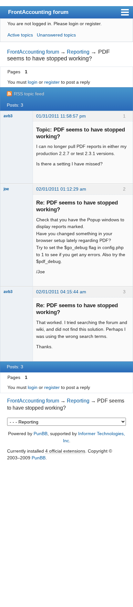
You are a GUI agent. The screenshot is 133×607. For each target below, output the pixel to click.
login (32, 82)
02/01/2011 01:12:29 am (61, 189)
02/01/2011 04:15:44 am (61, 291)
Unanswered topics (56, 34)
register (52, 82)
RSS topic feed (29, 93)
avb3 (8, 116)
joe (6, 189)
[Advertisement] (66, 534)
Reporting (78, 52)
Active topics (20, 34)
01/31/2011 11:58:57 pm (61, 116)
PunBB (40, 433)
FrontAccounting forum (38, 12)
